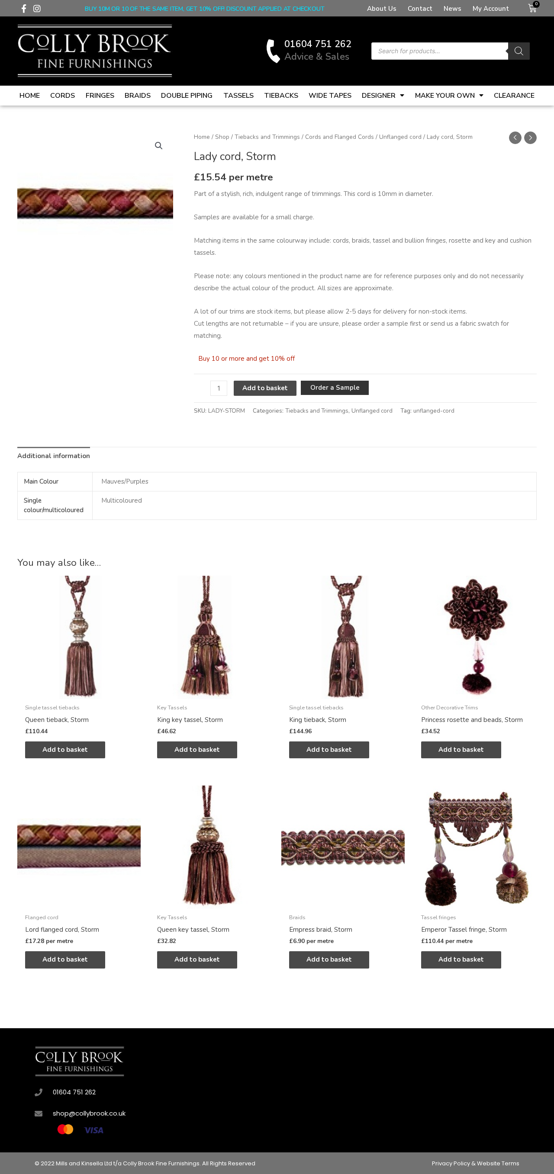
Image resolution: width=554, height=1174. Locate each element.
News (452, 8)
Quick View (79, 691)
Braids (138, 95)
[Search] (519, 51)
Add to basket (265, 388)
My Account (491, 8)
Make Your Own (445, 95)
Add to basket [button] (65, 749)
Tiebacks (281, 95)
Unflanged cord (400, 137)
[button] (159, 146)
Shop (222, 137)
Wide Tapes (330, 95)
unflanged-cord (433, 411)
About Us (381, 8)
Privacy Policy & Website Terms (475, 1163)
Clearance (514, 95)
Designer (379, 95)
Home (29, 95)
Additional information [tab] (53, 456)
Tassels (238, 95)
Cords (62, 95)
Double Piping (187, 95)
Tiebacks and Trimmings (267, 137)
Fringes (100, 95)
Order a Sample (335, 387)
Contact (420, 8)
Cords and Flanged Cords (339, 137)
